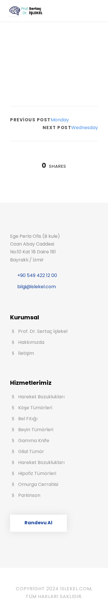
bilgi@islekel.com (36, 286)
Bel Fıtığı (27, 418)
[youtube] (54, 580)
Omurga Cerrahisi (38, 484)
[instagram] (63, 580)
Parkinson (29, 495)
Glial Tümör (31, 451)
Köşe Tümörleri (35, 407)
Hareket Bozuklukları (41, 396)
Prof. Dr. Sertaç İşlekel (42, 331)
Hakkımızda (31, 342)
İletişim (26, 353)
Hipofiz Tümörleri (37, 473)
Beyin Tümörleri (35, 429)
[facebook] (45, 580)
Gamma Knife (33, 440)
